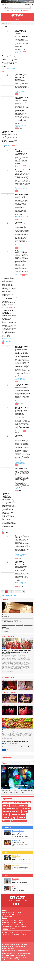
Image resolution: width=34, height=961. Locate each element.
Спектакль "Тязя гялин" (8, 132)
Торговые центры (9, 818)
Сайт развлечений (18, 815)
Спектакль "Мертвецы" (19, 562)
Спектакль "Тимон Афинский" (21, 98)
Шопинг (6, 821)
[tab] (17, 19)
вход (18, 10)
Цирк (25, 811)
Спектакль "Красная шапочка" (22, 536)
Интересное (15, 934)
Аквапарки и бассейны (11, 811)
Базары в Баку (7, 730)
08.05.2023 (6, 739)
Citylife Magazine (27, 10)
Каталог (5, 918)
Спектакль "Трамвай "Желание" (22, 170)
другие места (5, 631)
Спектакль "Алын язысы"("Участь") (21, 31)
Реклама (17, 900)
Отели (5, 815)
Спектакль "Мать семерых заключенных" (8, 312)
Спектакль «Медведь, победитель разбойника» (6, 495)
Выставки (11, 914)
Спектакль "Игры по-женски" (9, 692)
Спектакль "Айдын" (22, 468)
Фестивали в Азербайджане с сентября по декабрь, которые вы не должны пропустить (16, 652)
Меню (17, 20)
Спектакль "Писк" (8, 278)
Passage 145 (16, 840)
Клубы (5, 805)
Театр (4, 914)
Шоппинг (13, 920)
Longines (15, 886)
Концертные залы (18, 821)
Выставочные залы (10, 808)
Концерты (20, 912)
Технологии (5, 934)
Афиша (4, 910)
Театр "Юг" (19, 275)
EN (5, 4)
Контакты (27, 900)
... (19, 592)
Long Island (16, 856)
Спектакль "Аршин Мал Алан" (21, 346)
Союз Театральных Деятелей (20, 91)
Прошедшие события (8, 595)
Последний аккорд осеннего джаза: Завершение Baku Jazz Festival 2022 (16, 747)
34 (23, 592)
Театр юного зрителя (21, 489)
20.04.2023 (11, 743)
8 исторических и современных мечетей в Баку (15, 741)
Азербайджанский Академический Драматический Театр (20, 584)
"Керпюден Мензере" (9, 56)
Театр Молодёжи (7, 145)
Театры (22, 818)
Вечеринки (11, 912)
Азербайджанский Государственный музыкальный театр (7, 340)
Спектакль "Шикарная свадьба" (10, 680)
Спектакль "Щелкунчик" (20, 223)
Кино (3, 912)
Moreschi (15, 879)
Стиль (12, 936)
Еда (17, 932)
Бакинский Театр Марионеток (11, 620)
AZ (2, 4)
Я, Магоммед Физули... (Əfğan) (21, 251)
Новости (24, 934)
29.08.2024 (6, 671)
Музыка (4, 932)
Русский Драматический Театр (8, 69)
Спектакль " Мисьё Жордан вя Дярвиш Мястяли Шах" (22, 76)
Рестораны (22, 805)
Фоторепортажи (8, 677)
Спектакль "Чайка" (22, 194)
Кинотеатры (25, 808)
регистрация (10, 10)
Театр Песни (19, 51)
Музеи (27, 802)
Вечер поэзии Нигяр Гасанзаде (22, 385)
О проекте (8, 900)
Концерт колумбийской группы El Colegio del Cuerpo (15, 705)
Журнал (5, 930)
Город (11, 932)
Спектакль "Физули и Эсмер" (22, 407)
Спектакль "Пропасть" (19, 436)
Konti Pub (15, 865)
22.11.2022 (11, 750)
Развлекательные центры (12, 802)
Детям (19, 914)
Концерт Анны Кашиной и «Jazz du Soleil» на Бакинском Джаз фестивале (17, 791)
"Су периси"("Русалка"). (19, 150)
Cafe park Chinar (18, 831)
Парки (13, 805)
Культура (5, 936)
